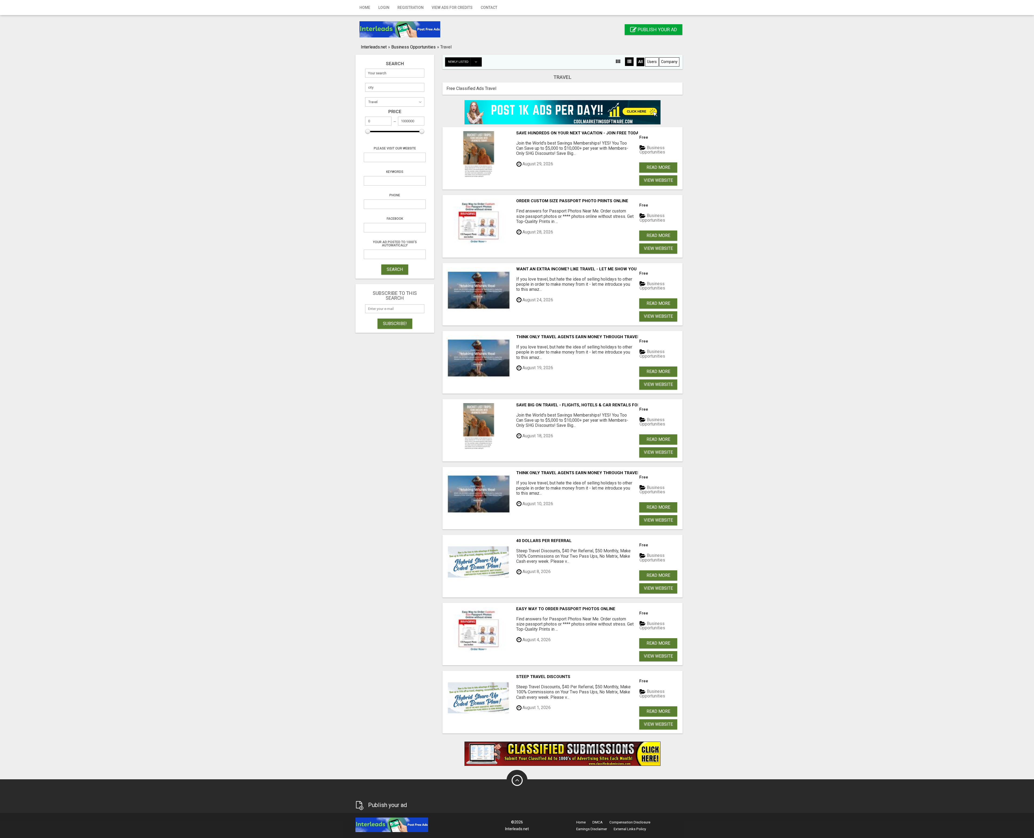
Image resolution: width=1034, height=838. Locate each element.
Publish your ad (657, 29)
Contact (489, 7)
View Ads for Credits (452, 7)
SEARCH (395, 269)
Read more (658, 167)
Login (383, 7)
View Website (658, 180)
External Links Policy (630, 829)
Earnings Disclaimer (591, 829)
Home (364, 7)
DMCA (597, 822)
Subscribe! (395, 323)
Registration (410, 7)
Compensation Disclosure (629, 822)
